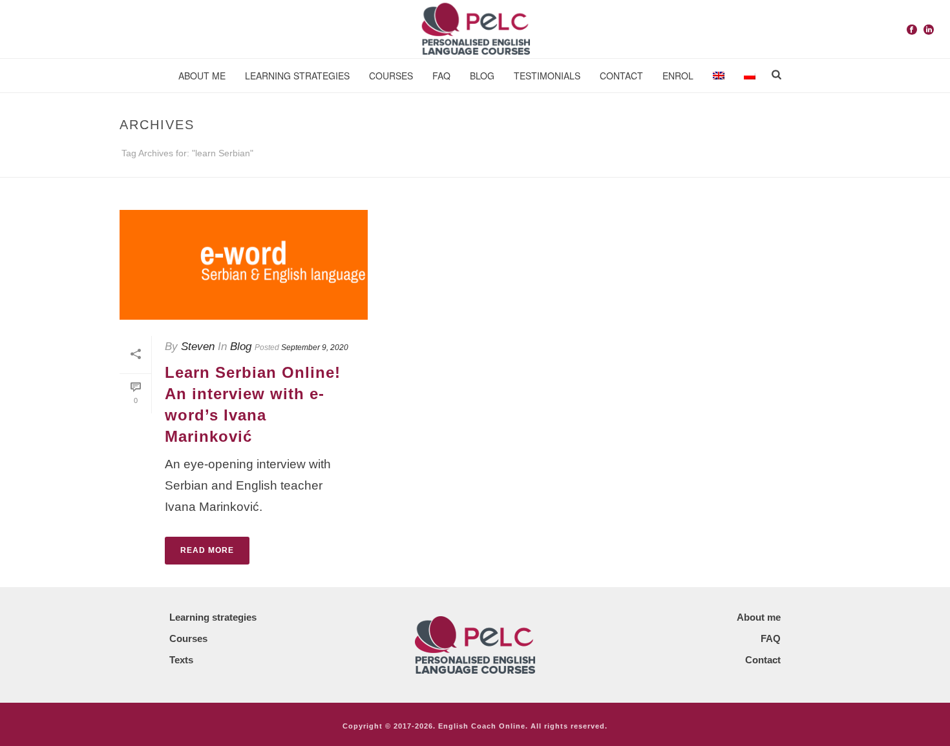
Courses (391, 75)
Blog (240, 346)
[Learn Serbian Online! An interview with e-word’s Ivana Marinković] (244, 265)
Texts (181, 659)
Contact (621, 75)
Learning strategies (297, 75)
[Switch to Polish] (749, 75)
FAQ (441, 75)
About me (202, 75)
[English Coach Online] (475, 29)
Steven (198, 346)
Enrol (677, 75)
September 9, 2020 (314, 347)
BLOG (482, 75)
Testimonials (547, 75)
